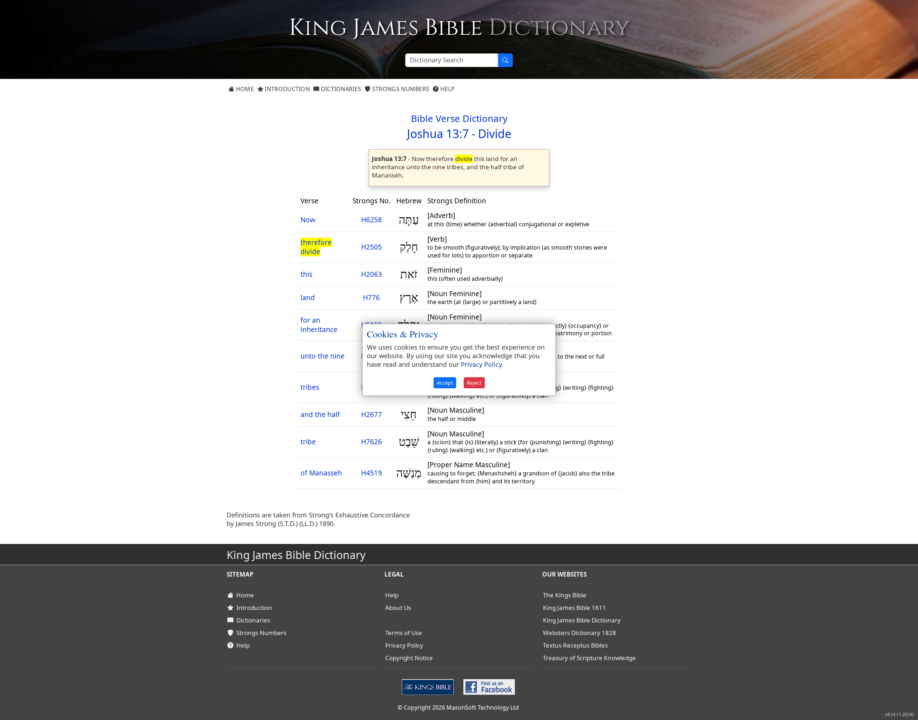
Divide (494, 133)
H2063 (371, 274)
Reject (474, 382)
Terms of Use (403, 633)
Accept (445, 382)
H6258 (371, 219)
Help (447, 89)
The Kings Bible (564, 595)
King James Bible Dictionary (582, 620)
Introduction (286, 89)
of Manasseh (321, 473)
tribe (308, 441)
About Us (398, 607)
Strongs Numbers (400, 89)
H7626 (371, 441)
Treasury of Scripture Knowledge (589, 658)
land (308, 297)
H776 (371, 297)
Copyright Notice (409, 658)
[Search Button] (505, 60)
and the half (320, 414)
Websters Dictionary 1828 (579, 633)
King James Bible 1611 (574, 607)
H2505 (371, 247)
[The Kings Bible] (429, 685)
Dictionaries (340, 89)
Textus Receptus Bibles (575, 645)
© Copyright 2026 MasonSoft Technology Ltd (458, 707)
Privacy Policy (404, 645)
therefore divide (316, 247)
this (306, 274)
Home (244, 89)
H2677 (371, 414)
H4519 (371, 473)
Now (308, 219)
